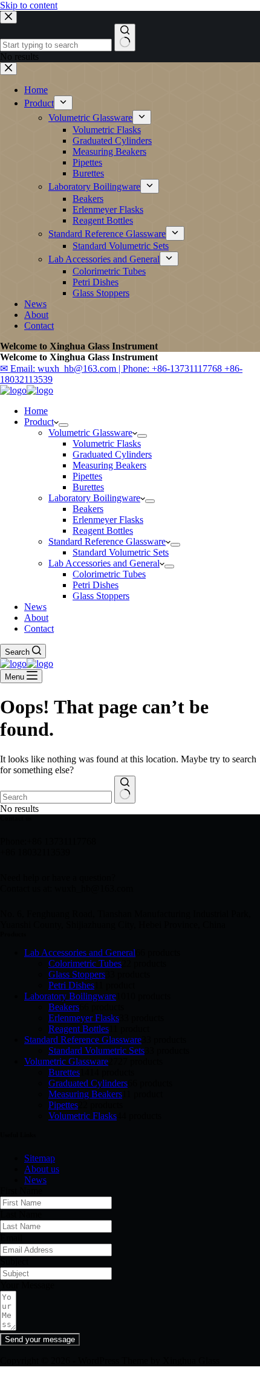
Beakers (88, 509)
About (36, 617)
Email (11, 1238)
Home (36, 411)
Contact (39, 628)
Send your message (40, 1339)
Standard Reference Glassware (107, 541)
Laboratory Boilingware (94, 498)
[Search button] (124, 789)
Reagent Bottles (103, 530)
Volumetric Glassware (90, 432)
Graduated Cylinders (112, 454)
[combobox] (56, 797)
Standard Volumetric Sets (121, 552)
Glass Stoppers (101, 596)
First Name (21, 1191)
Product (39, 422)
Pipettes (87, 476)
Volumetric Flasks (107, 443)
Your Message (27, 1285)
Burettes (88, 487)
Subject (14, 1261)
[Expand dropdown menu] (63, 425)
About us (41, 1169)
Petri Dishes (96, 585)
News (35, 607)
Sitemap (39, 1158)
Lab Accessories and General (104, 563)
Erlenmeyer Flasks (108, 519)
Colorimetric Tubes (109, 574)
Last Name (21, 1214)
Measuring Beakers (109, 465)
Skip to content (28, 5)
